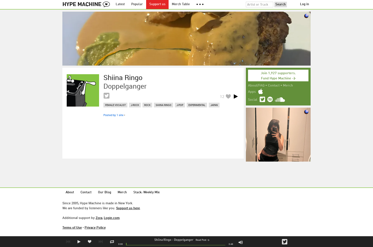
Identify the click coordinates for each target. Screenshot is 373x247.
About (70, 192)
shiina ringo (163, 105)
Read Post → (202, 240)
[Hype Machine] (87, 4)
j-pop (180, 105)
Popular (137, 4)
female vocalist (115, 105)
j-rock (135, 105)
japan (214, 105)
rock (147, 105)
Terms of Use (72, 227)
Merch (288, 85)
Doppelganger (183, 239)
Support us (157, 4)
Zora (99, 218)
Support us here (128, 208)
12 (222, 96)
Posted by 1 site (113, 115)
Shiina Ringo (162, 239)
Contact (274, 85)
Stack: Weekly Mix (146, 192)
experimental (196, 105)
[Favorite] (228, 96)
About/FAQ (256, 85)
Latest (120, 4)
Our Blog (104, 192)
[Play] (235, 96)
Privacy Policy (95, 227)
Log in (304, 4)
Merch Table (181, 4)
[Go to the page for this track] (83, 90)
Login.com (112, 218)
